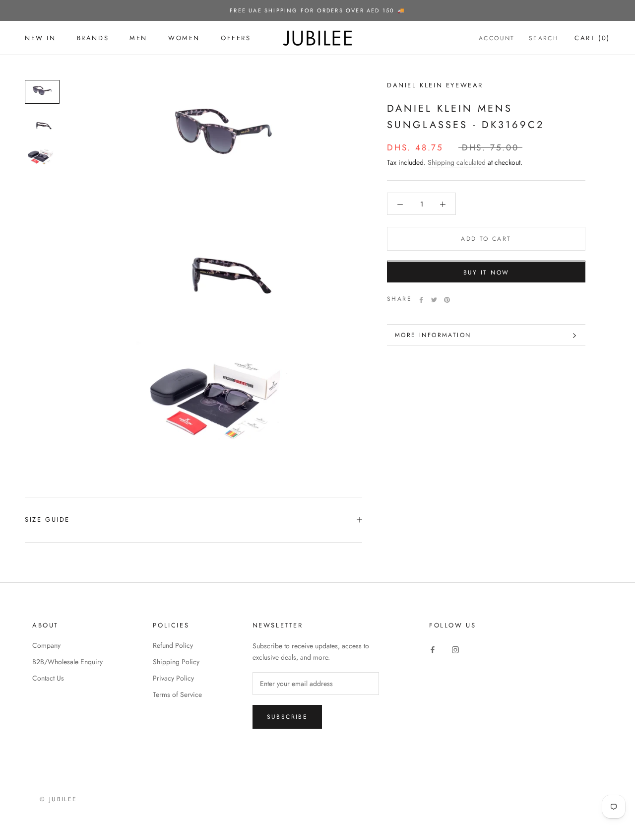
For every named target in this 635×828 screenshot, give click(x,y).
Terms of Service (177, 694)
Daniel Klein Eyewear (435, 85)
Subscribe (287, 716)
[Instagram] (455, 649)
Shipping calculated (457, 163)
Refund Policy (173, 645)
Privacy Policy (173, 678)
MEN (138, 38)
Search (544, 38)
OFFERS (236, 38)
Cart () (592, 38)
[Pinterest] (447, 300)
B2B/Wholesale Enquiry (67, 662)
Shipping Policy (176, 662)
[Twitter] (434, 300)
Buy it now (486, 273)
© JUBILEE (58, 799)
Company (46, 645)
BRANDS (93, 38)
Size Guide (47, 519)
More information (433, 335)
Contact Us (48, 678)
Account (497, 38)
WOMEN (184, 38)
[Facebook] (421, 300)
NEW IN (40, 38)
